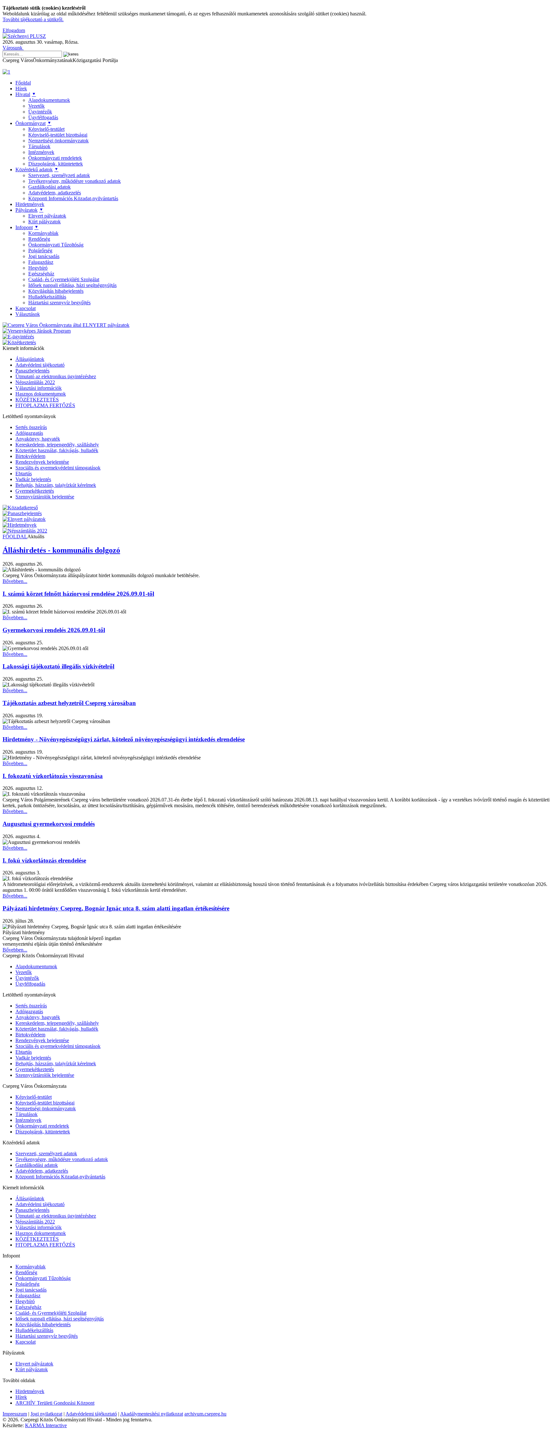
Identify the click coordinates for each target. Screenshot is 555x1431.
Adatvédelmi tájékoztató (40, 365)
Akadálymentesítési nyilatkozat (151, 1414)
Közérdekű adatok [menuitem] (36, 169)
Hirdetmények (29, 1391)
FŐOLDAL (15, 536)
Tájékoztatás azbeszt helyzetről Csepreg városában (69, 703)
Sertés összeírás (31, 427)
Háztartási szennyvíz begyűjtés (59, 302)
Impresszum (15, 1414)
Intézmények (41, 152)
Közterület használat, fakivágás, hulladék (56, 450)
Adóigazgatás (29, 433)
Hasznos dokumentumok (40, 394)
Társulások (39, 146)
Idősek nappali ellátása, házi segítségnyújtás (72, 285)
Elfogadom (14, 30)
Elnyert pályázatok (47, 216)
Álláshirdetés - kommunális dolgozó (61, 550)
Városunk (13, 47)
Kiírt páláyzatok (44, 221)
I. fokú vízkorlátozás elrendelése (44, 860)
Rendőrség (39, 239)
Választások (27, 314)
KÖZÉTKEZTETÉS (37, 399)
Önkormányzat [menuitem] (33, 123)
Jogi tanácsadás (43, 256)
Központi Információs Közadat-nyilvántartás (73, 198)
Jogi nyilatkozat (46, 1414)
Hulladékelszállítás (47, 297)
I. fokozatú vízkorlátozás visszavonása (53, 776)
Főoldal (23, 82)
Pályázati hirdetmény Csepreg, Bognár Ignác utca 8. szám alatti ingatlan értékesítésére (116, 908)
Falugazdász (40, 262)
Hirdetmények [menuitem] (29, 204)
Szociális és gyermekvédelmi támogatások (58, 467)
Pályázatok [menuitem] (29, 210)
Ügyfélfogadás (43, 117)
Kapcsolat (25, 308)
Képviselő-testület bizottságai (57, 135)
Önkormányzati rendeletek (55, 158)
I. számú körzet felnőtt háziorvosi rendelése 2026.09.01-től (78, 593)
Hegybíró (38, 268)
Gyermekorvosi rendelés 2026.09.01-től (54, 630)
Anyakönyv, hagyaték (37, 439)
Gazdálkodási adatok (49, 187)
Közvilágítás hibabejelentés (56, 291)
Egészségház (41, 273)
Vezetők (36, 106)
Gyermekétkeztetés (34, 491)
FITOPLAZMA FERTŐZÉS (45, 405)
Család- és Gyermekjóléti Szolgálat (63, 279)
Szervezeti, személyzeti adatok (59, 175)
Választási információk (38, 388)
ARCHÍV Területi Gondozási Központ (54, 1403)
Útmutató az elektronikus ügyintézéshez (55, 376)
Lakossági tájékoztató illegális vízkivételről (58, 666)
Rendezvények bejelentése (42, 462)
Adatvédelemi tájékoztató (91, 1414)
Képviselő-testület (46, 129)
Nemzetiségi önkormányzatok (58, 140)
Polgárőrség (40, 250)
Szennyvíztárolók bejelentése (44, 496)
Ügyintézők (40, 111)
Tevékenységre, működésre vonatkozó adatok (74, 181)
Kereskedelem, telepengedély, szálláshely (57, 444)
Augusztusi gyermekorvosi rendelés (49, 823)
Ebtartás (23, 473)
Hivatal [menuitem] (25, 94)
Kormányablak (43, 233)
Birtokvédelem (30, 456)
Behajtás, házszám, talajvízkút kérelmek (55, 485)
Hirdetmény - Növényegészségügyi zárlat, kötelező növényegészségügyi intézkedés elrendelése (124, 739)
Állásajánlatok (29, 359)
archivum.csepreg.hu (205, 1414)
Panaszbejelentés (32, 370)
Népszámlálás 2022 (35, 382)
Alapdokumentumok (49, 100)
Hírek (21, 88)
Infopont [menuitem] (27, 227)
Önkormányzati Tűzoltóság (56, 244)
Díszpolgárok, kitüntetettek (55, 163)
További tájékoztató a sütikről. (33, 19)
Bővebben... (15, 581)
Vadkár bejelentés (33, 479)
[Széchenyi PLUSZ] (24, 36)
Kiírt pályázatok (31, 1369)
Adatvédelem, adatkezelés (54, 192)
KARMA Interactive (46, 1425)
